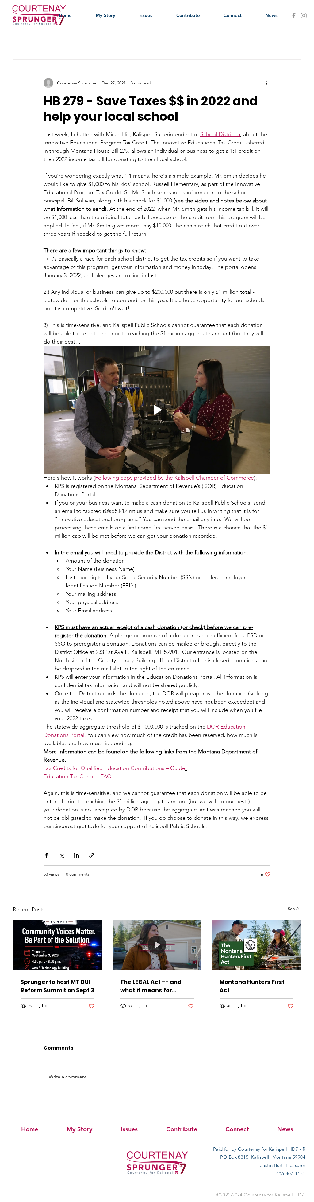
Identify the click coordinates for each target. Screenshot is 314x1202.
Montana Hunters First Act (252, 986)
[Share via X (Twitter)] (61, 855)
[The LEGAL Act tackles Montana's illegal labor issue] (157, 945)
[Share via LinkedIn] (76, 855)
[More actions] (266, 83)
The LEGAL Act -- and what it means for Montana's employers (152, 986)
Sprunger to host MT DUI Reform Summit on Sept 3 (57, 986)
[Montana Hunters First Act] (256, 945)
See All (294, 908)
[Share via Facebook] (46, 855)
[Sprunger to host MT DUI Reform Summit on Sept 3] (57, 945)
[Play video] (157, 410)
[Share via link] (91, 855)
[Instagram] (304, 15)
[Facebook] (294, 15)
